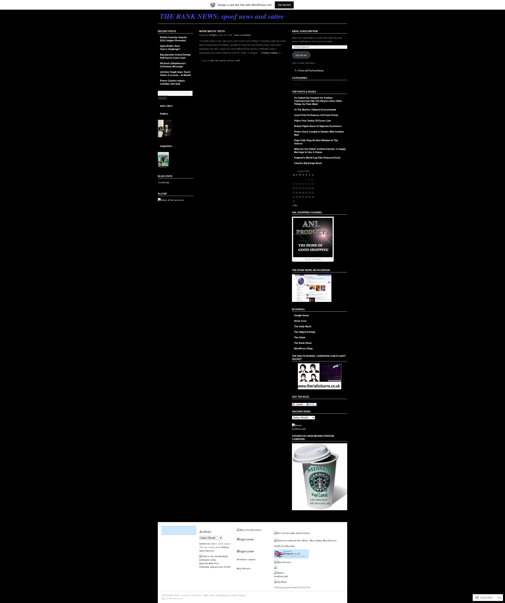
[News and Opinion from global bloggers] (275, 528)
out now (230, 60)
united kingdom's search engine (294, 557)
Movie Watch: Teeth (212, 31)
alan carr (214, 60)
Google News (301, 315)
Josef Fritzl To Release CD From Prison (316, 115)
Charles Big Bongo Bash (308, 163)
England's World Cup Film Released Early (317, 157)
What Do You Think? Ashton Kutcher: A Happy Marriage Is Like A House (320, 151)
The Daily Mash (302, 326)
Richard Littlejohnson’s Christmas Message (173, 65)
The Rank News (303, 343)
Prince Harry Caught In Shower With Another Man (319, 133)
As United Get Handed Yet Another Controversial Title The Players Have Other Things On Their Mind (318, 101)
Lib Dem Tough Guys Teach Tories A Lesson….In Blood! (175, 74)
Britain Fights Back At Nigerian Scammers (318, 126)
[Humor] (297, 425)
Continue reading (271, 52)
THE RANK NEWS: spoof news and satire (181, 595)
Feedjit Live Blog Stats (284, 545)
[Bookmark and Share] (304, 405)
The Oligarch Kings (304, 332)
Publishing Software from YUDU (215, 566)
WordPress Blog (303, 348)
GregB (212, 34)
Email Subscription (305, 31)
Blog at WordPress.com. (172, 598)
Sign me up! (301, 55)
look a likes (166, 106)
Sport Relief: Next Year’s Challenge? (170, 48)
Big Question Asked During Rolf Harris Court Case (175, 56)
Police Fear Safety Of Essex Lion (312, 120)
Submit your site (206, 543)
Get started (284, 4)
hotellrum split (299, 428)
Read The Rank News (209, 563)
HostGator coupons (246, 559)
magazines (166, 146)
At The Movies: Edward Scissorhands (315, 109)
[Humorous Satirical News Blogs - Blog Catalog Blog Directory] (305, 540)
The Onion (299, 337)
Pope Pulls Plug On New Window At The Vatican (316, 142)
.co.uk (291, 553)
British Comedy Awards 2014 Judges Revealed (173, 39)
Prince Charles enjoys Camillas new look (172, 82)
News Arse (300, 321)
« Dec (294, 205)
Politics (164, 113)
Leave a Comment (242, 34)
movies (223, 60)
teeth (238, 60)
